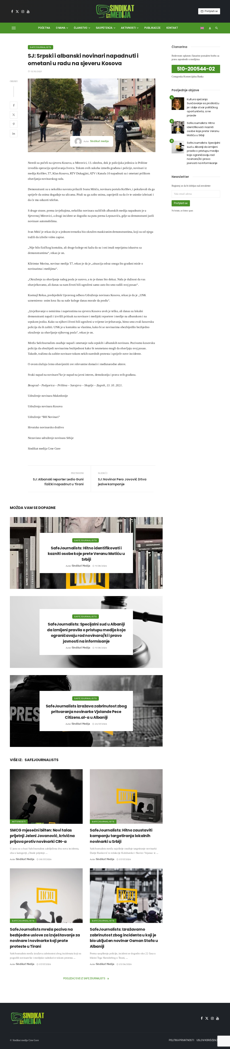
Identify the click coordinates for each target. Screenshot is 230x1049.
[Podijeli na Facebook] (13, 105)
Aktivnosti (128, 27)
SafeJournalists (40, 47)
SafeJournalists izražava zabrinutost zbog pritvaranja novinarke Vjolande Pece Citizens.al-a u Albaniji (86, 711)
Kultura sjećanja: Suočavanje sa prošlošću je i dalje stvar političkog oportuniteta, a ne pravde (203, 107)
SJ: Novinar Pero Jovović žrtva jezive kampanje (122, 481)
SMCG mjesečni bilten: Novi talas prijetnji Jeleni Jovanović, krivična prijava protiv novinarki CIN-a (42, 836)
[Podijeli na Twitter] (13, 115)
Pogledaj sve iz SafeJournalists (84, 978)
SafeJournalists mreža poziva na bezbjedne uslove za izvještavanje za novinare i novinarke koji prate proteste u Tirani (45, 938)
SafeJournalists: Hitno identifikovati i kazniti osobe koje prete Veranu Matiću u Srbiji (86, 553)
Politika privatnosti (181, 1040)
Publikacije (152, 27)
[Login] (210, 28)
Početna (44, 27)
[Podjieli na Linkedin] (13, 133)
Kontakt (172, 27)
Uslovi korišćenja (208, 1040)
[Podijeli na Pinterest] (13, 124)
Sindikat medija (99, 141)
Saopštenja (104, 27)
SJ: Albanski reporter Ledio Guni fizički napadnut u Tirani (58, 481)
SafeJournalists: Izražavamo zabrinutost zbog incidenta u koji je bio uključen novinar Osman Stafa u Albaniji (124, 938)
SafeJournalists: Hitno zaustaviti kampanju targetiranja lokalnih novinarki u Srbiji (121, 836)
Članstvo (80, 27)
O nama (60, 27)
